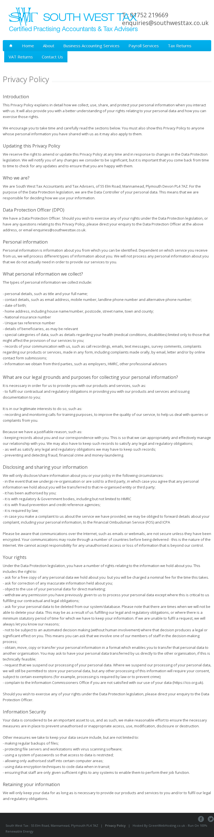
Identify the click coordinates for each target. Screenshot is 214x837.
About (48, 45)
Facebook (201, 819)
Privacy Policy (115, 825)
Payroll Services (143, 45)
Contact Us (52, 57)
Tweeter (211, 819)
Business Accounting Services (91, 45)
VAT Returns (21, 57)
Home (28, 45)
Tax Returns (179, 45)
